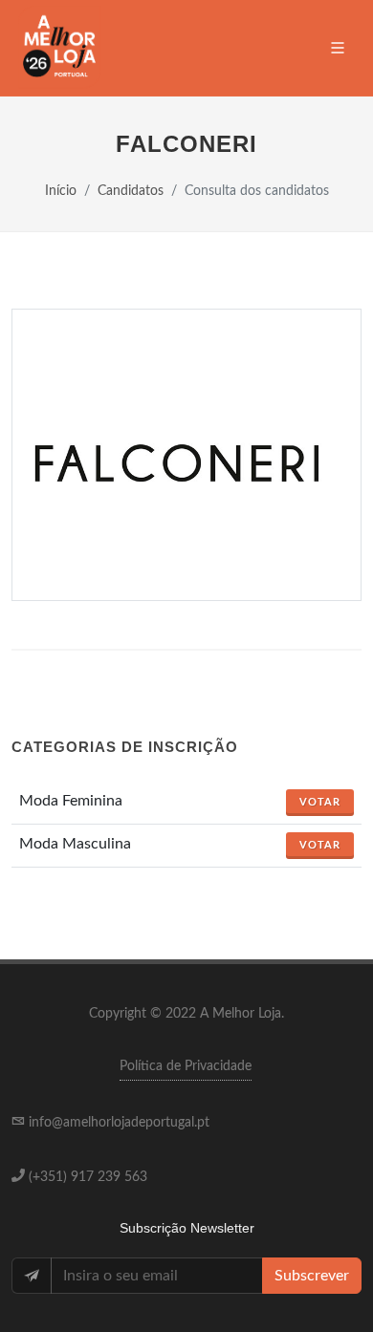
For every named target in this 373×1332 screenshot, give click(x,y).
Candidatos (131, 190)
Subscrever (311, 1275)
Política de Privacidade (186, 1066)
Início (61, 190)
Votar (319, 802)
